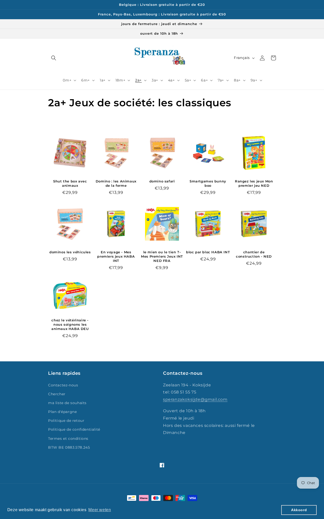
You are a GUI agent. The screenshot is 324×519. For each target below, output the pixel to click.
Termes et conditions (68, 438)
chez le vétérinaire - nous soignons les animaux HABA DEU (70, 324)
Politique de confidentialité (74, 429)
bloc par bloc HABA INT (208, 252)
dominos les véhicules (70, 252)
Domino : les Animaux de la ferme (116, 183)
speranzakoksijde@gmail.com (195, 399)
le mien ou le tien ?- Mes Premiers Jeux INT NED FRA (162, 256)
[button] (53, 58)
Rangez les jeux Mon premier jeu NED (254, 183)
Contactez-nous (63, 385)
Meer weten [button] (99, 510)
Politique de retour (66, 420)
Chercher (57, 394)
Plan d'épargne (62, 411)
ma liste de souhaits (67, 403)
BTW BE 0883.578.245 (69, 447)
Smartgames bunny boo (208, 183)
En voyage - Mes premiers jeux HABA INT (116, 256)
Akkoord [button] (299, 510)
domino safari (162, 181)
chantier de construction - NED (254, 254)
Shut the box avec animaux (70, 183)
